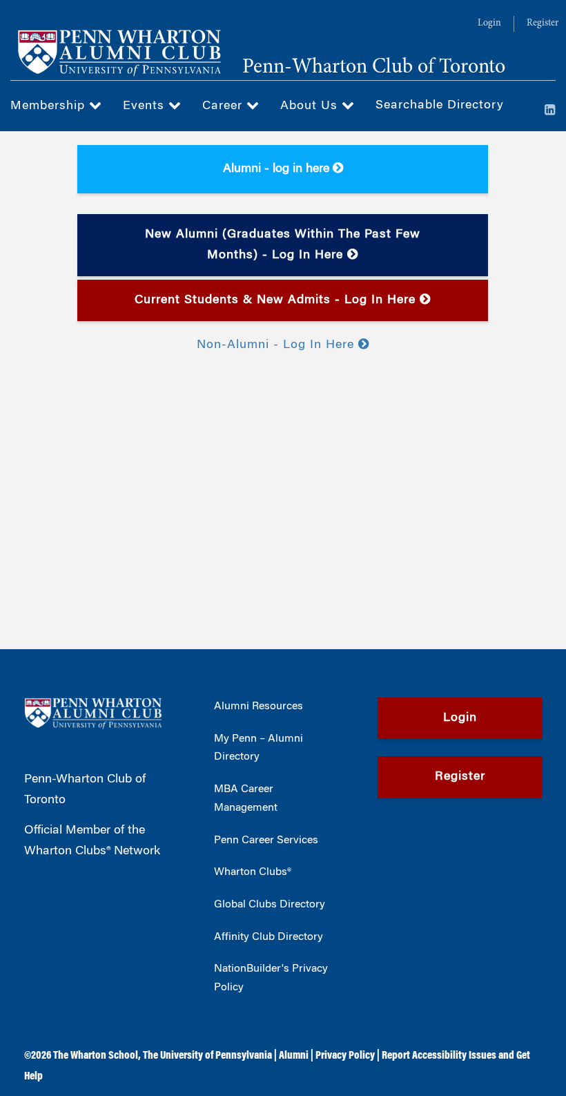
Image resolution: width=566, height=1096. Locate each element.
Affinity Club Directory (268, 937)
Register (542, 23)
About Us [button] (311, 106)
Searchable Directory (439, 105)
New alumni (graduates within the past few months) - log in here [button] (282, 245)
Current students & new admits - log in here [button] (277, 300)
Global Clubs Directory (269, 904)
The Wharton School (95, 1055)
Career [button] (224, 106)
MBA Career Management (245, 799)
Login (489, 23)
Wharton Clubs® (252, 872)
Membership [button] (49, 106)
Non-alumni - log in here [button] (277, 345)
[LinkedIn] (550, 111)
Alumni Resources (258, 706)
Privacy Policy (345, 1055)
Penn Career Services (266, 840)
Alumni (294, 1055)
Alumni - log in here (278, 169)
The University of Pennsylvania (207, 1055)
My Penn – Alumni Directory (258, 748)
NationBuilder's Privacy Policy (271, 978)
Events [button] (145, 106)
